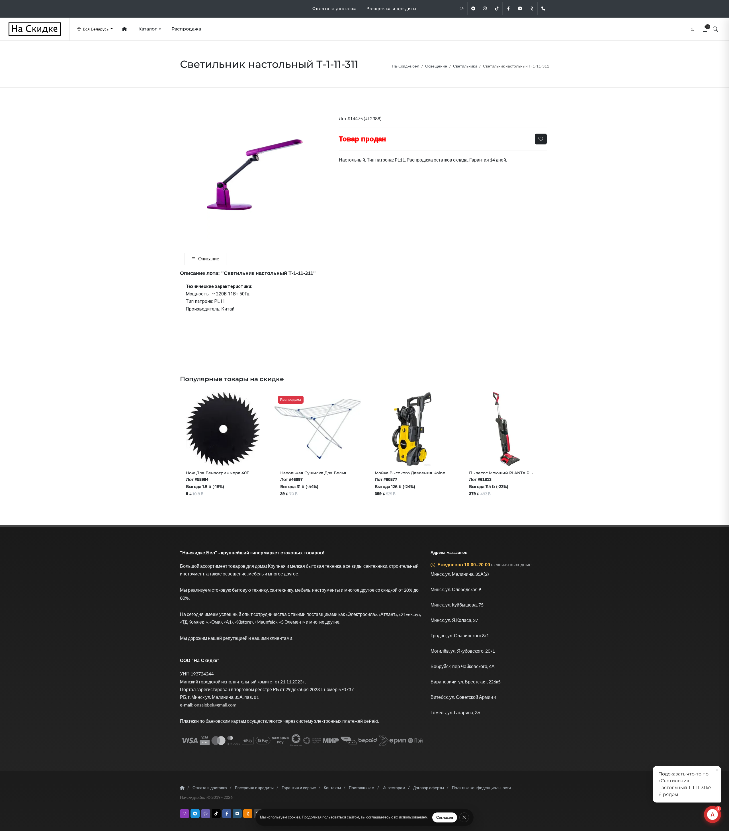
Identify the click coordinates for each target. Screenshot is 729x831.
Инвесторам (393, 787)
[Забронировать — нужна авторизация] (254, 454)
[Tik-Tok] (496, 8)
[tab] (205, 259)
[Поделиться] (206, 454)
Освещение (436, 66)
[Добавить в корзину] (192, 454)
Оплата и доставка (210, 787)
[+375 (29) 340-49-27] (543, 8)
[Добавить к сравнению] (242, 454)
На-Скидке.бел (405, 66)
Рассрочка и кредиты (254, 787)
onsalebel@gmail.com (215, 704)
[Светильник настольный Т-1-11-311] (255, 175)
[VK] (520, 8)
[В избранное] (541, 139)
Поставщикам (361, 787)
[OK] (531, 8)
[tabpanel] (364, 273)
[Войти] (692, 29)
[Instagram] (461, 8)
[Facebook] (508, 8)
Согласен (444, 817)
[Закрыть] (464, 817)
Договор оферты (428, 787)
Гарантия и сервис (299, 787)
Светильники (465, 66)
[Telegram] (473, 8)
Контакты (332, 787)
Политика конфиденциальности (481, 787)
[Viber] (485, 8)
